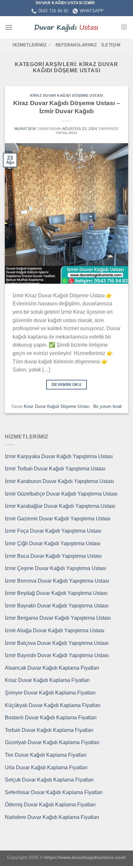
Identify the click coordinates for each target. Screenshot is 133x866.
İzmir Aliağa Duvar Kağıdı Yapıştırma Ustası (54, 630)
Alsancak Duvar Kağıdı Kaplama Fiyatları (52, 668)
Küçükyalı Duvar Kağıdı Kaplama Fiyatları (52, 705)
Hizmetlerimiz (29, 45)
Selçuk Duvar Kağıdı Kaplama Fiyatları (49, 779)
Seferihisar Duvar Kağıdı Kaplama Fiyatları (54, 792)
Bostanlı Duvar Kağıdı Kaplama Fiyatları (51, 717)
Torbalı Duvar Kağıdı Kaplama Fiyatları (49, 730)
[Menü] (9, 27)
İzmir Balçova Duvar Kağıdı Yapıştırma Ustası (56, 643)
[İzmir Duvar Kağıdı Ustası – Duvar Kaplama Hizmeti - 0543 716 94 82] (66, 27)
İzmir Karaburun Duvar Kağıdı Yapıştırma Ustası (59, 481)
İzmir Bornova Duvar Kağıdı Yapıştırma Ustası (57, 581)
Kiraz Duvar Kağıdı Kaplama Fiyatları (47, 680)
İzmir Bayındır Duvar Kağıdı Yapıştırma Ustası (57, 655)
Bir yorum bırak (107, 406)
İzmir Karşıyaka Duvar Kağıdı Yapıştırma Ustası (59, 456)
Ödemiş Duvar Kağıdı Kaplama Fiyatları (50, 804)
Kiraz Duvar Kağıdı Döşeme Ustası (66, 95)
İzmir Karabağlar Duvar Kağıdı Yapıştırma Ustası (60, 506)
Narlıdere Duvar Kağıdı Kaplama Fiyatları (52, 817)
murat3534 (25, 129)
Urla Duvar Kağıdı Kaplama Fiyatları (46, 767)
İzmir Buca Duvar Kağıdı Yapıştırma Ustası (53, 556)
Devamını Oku (66, 384)
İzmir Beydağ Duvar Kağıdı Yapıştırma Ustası (56, 593)
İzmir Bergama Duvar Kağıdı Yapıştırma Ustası (58, 618)
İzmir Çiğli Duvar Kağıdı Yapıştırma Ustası (52, 543)
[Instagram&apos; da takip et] (124, 27)
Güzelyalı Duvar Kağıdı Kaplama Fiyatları (52, 742)
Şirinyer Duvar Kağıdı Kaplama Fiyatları (50, 692)
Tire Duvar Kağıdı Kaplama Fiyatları (46, 755)
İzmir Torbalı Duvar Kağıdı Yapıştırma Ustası (55, 468)
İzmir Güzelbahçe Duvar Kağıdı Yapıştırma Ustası (61, 494)
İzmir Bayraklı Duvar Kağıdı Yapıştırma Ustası (56, 605)
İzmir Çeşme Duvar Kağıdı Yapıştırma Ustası (55, 568)
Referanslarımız (76, 45)
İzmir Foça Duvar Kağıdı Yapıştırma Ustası (53, 531)
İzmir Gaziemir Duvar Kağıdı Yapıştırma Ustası (57, 518)
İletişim (110, 45)
